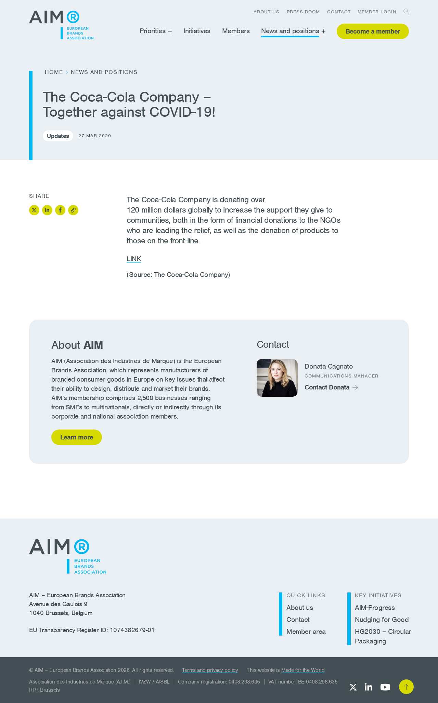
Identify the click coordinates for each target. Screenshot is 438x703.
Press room (303, 12)
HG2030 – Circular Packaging (383, 636)
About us (267, 12)
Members (236, 30)
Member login (377, 12)
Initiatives (196, 30)
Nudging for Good (382, 619)
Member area (306, 631)
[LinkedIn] (368, 687)
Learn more (76, 437)
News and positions (290, 30)
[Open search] (404, 11)
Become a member (373, 31)
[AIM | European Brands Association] (67, 556)
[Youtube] (385, 687)
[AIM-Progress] (61, 25)
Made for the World (302, 670)
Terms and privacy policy (210, 670)
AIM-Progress (375, 607)
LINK (134, 258)
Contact (339, 12)
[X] (353, 687)
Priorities (152, 30)
